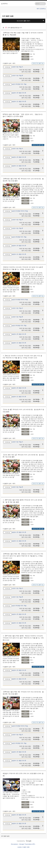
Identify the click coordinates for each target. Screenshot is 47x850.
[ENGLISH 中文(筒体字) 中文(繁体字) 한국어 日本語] (40, 3)
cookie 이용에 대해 (23, 847)
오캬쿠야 (4, 3)
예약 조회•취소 (41, 8)
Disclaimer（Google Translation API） (23, 844)
